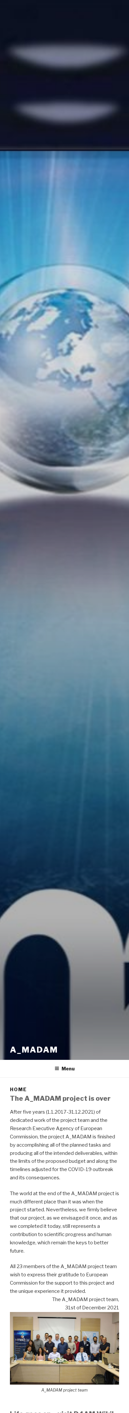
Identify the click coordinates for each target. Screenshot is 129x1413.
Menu (68, 1068)
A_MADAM (34, 1050)
